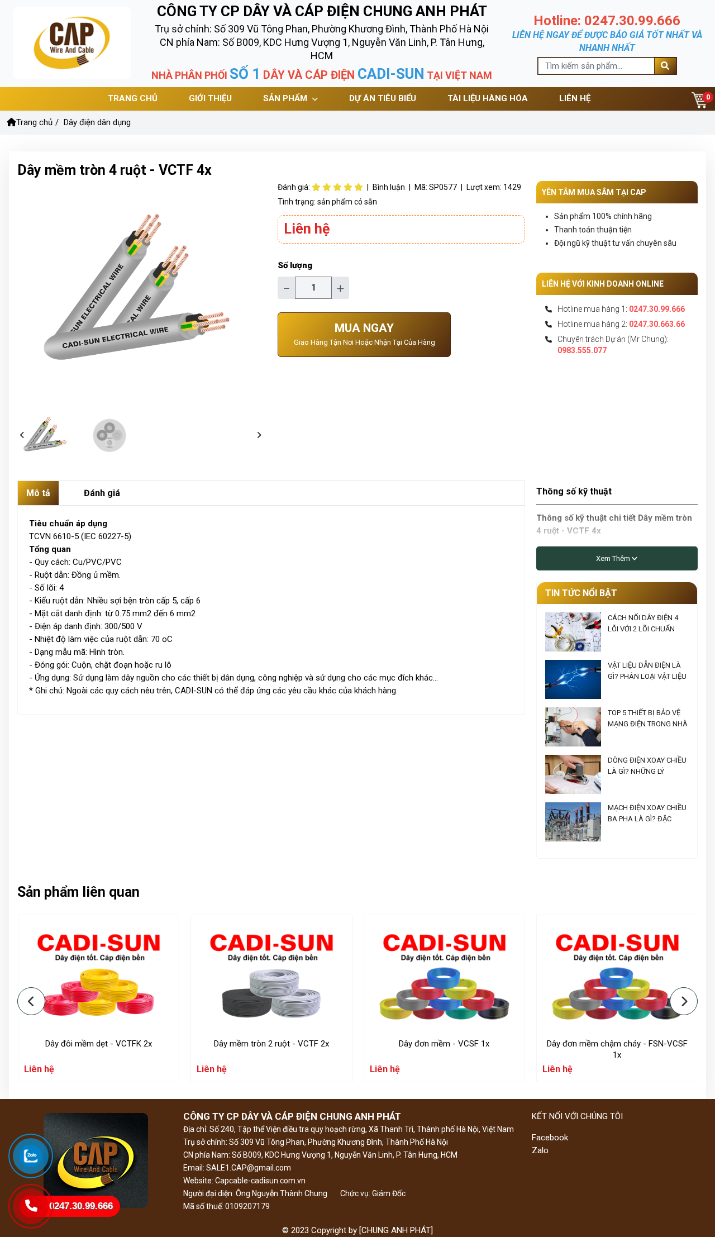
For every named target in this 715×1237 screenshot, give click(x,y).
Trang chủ (34, 122)
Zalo (540, 1150)
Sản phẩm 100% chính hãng (603, 216)
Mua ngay (364, 333)
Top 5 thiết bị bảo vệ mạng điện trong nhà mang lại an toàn (648, 723)
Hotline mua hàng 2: (621, 324)
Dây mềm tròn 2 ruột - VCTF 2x (271, 1044)
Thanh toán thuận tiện (593, 229)
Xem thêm (614, 558)
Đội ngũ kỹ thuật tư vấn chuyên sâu (615, 243)
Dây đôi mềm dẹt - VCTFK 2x (98, 1044)
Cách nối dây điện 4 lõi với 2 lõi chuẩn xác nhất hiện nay (643, 628)
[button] (22, 435)
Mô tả (38, 493)
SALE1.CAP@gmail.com (247, 1167)
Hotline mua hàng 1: (621, 309)
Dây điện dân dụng (97, 122)
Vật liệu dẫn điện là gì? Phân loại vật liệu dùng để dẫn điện (647, 676)
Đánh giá (102, 493)
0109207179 (247, 1206)
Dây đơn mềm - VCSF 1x (444, 1044)
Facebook (550, 1138)
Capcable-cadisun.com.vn (260, 1180)
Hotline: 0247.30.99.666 (606, 20)
